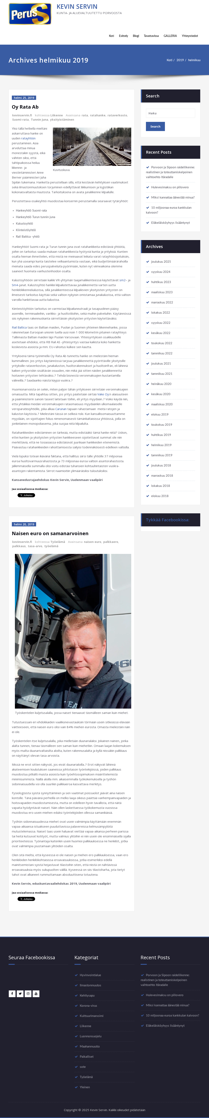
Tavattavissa (151, 36)
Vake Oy (103, 394)
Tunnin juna (39, 119)
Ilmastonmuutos (90, 985)
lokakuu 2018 (160, 485)
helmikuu (194, 60)
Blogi (136, 36)
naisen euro (92, 542)
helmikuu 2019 (161, 445)
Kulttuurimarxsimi (91, 1016)
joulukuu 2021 (161, 363)
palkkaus (19, 546)
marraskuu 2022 (162, 302)
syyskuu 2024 (160, 271)
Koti (111, 36)
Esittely (123, 36)
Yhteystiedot (190, 36)
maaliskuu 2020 (162, 404)
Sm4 (15, 285)
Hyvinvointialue (90, 975)
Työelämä (57, 542)
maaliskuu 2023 (162, 292)
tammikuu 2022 (161, 353)
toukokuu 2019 (161, 424)
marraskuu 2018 (162, 475)
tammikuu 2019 (161, 455)
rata (85, 115)
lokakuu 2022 (160, 312)
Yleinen (85, 1087)
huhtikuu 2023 (161, 282)
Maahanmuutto (90, 1046)
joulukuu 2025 (161, 261)
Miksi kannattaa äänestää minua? (173, 197)
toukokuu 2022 (161, 343)
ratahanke (98, 115)
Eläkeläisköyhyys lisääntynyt (170, 222)
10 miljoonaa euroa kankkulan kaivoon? (172, 1015)
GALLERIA (170, 36)
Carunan (61, 409)
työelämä (51, 546)
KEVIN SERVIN (77, 6)
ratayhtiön (28, 138)
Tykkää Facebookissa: (167, 520)
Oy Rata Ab (25, 106)
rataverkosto (117, 115)
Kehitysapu (87, 995)
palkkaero (110, 542)
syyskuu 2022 (160, 322)
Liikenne (56, 115)
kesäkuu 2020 (160, 394)
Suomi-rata (20, 119)
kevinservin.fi (22, 115)
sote (83, 1066)
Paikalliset (86, 1056)
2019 (180, 60)
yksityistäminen (62, 119)
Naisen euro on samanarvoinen (50, 533)
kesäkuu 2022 (160, 333)
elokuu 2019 (160, 414)
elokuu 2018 (160, 496)
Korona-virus (88, 1005)
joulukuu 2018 (161, 465)
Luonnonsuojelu (90, 1036)
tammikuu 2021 (161, 373)
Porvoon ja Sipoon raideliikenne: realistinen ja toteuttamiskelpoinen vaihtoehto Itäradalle (170, 172)
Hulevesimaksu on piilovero (170, 187)
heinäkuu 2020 (161, 384)
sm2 (122, 280)
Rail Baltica (19, 327)
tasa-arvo (35, 546)
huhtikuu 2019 (161, 435)
